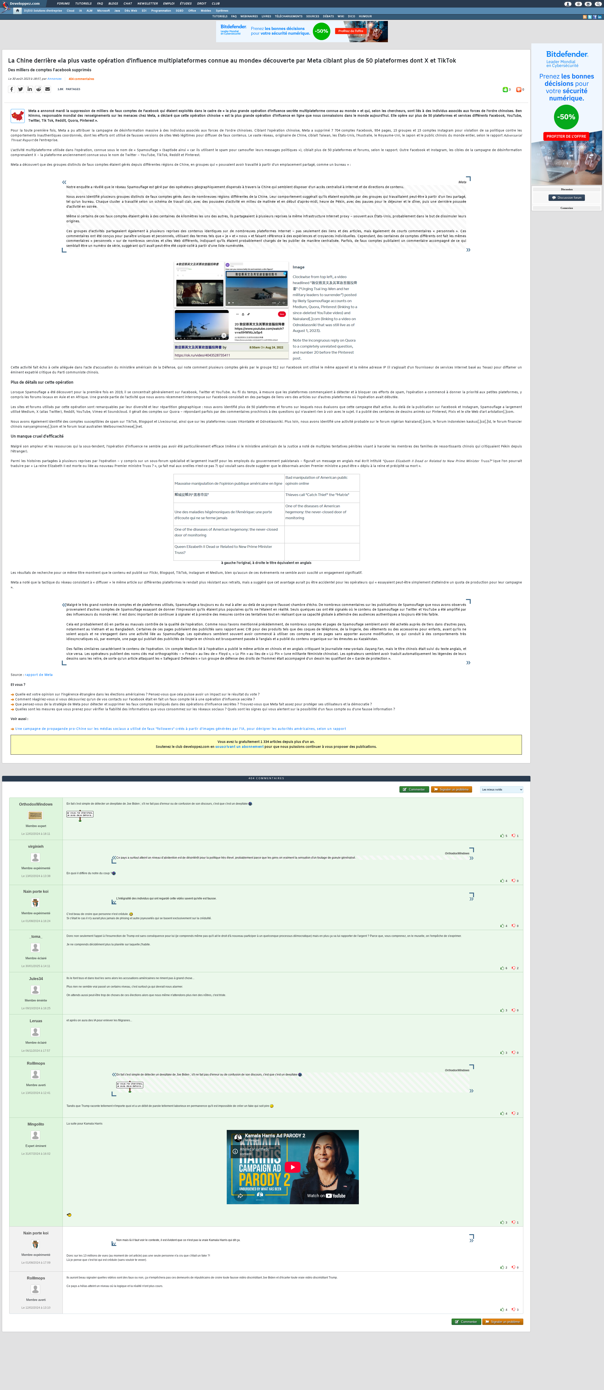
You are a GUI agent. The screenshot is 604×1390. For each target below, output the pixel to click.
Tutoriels (83, 4)
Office (192, 10)
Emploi (169, 4)
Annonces (54, 79)
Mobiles (206, 10)
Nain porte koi (35, 891)
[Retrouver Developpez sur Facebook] (595, 17)
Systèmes (222, 10)
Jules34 (36, 979)
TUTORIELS (219, 16)
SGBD (180, 10)
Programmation (161, 10)
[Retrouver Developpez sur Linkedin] (600, 17)
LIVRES (266, 16)
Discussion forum (569, 197)
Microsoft (103, 10)
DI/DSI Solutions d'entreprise (43, 10)
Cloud (70, 10)
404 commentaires (81, 79)
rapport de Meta (39, 675)
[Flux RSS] (585, 17)
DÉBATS (328, 16)
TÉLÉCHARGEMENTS (288, 16)
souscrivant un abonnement (239, 747)
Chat (127, 4)
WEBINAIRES (249, 16)
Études (185, 4)
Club (215, 4)
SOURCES (312, 16)
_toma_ (35, 937)
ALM (89, 10)
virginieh (36, 846)
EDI (144, 10)
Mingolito (36, 1124)
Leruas (36, 1021)
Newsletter (147, 4)
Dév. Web (131, 10)
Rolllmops (36, 1063)
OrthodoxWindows (36, 804)
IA (80, 10)
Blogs (113, 4)
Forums (63, 4)
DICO (351, 16)
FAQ (99, 4)
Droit (201, 4)
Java (117, 10)
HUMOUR (365, 16)
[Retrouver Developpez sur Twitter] (590, 17)
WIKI (341, 16)
